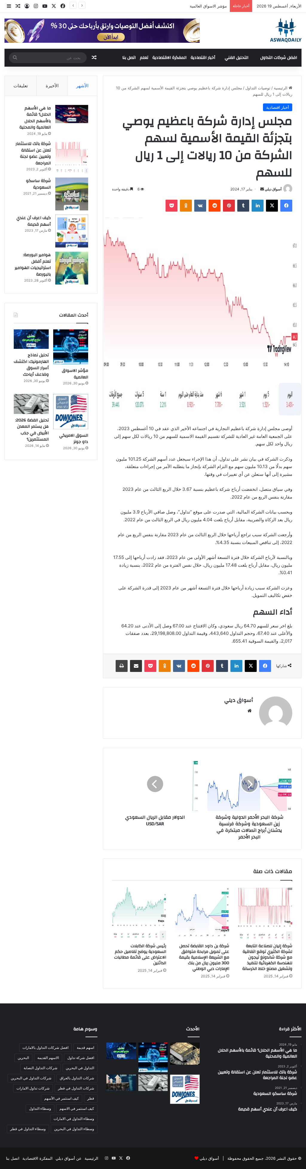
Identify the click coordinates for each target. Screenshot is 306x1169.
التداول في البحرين (80, 1068)
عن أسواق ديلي (69, 1158)
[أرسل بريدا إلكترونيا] (262, 189)
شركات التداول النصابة (40, 1068)
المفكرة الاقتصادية (169, 58)
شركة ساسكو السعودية (38, 184)
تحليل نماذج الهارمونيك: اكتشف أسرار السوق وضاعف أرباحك (31, 364)
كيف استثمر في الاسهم (76, 1108)
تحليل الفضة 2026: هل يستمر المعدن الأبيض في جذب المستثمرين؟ (32, 430)
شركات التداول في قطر (76, 1088)
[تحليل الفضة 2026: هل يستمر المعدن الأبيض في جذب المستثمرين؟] (31, 404)
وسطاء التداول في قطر (28, 1129)
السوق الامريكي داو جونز (73, 439)
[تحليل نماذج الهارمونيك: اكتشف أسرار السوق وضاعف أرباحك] (31, 339)
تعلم (144, 58)
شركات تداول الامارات (33, 1088)
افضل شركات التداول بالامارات (45, 1047)
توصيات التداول (257, 87)
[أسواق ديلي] (286, 30)
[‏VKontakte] (200, 206)
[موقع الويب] (249, 710)
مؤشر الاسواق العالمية (208, 6)
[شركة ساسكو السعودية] (71, 194)
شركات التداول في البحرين (31, 1078)
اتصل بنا (129, 58)
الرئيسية (281, 87)
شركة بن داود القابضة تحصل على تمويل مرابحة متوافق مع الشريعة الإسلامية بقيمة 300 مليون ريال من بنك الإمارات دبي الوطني (204, 957)
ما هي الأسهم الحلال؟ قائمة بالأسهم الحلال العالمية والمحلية (35, 118)
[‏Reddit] (215, 206)
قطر (90, 1098)
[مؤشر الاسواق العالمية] (70, 346)
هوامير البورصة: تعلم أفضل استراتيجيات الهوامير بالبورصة (33, 264)
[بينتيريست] (229, 206)
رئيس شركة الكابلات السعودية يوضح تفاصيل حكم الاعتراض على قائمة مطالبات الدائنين (140, 954)
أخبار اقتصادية (203, 58)
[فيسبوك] (286, 206)
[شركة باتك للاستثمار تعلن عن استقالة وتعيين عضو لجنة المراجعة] (71, 156)
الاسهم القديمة (48, 1057)
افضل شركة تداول (80, 1057)
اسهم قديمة (85, 1047)
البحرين (23, 1057)
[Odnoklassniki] (186, 206)
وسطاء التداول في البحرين (74, 1129)
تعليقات (20, 85)
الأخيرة (52, 85)
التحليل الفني (236, 58)
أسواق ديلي (273, 189)
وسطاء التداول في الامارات (73, 1118)
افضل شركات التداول (278, 58)
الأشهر (82, 85)
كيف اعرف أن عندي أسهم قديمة (33, 221)
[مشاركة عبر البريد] (136, 666)
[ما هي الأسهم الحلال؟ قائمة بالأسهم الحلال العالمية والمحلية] (71, 114)
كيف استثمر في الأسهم (61, 1098)
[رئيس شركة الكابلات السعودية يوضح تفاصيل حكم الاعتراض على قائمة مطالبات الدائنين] (139, 914)
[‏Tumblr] (243, 206)
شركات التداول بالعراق (77, 1078)
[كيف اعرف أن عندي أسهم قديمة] (71, 231)
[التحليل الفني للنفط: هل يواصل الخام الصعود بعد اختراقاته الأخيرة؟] (121, 1083)
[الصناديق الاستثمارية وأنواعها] (184, 1054)
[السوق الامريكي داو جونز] (70, 411)
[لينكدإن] (258, 206)
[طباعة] (122, 666)
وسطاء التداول (40, 1108)
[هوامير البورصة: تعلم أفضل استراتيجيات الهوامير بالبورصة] (71, 268)
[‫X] (272, 206)
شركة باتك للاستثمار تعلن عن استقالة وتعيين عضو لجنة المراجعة (33, 153)
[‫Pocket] (172, 206)
